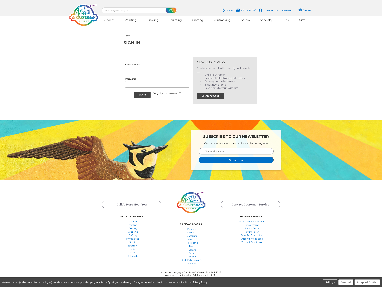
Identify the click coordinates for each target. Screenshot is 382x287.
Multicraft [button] (192, 239)
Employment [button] (252, 225)
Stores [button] (229, 10)
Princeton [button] (192, 229)
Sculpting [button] (175, 20)
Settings (330, 282)
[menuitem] (132, 221)
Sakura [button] (192, 249)
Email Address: (132, 64)
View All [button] (192, 263)
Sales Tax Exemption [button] (252, 235)
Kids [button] (286, 20)
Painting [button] (130, 20)
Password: (130, 78)
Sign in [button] (269, 10)
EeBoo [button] (192, 256)
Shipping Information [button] (252, 238)
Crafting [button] (197, 20)
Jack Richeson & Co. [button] (192, 260)
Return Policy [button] (252, 232)
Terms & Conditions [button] (252, 242)
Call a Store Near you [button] (132, 204)
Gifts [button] (302, 20)
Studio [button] (245, 20)
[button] (84, 12)
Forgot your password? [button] (167, 93)
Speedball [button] (192, 232)
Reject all (346, 282)
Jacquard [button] (192, 236)
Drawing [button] (153, 20)
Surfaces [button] (109, 20)
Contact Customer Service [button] (250, 204)
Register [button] (286, 10)
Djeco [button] (192, 246)
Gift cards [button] (133, 256)
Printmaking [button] (222, 20)
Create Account (210, 96)
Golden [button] (192, 253)
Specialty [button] (266, 20)
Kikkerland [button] (192, 243)
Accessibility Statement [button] (251, 221)
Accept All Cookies (367, 282)
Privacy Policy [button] (251, 228)
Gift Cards (246, 10)
